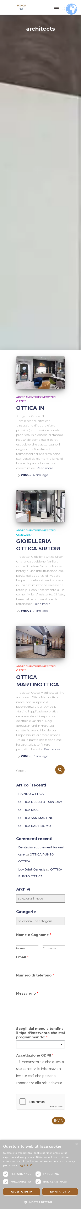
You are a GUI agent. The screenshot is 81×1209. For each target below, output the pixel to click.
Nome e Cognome (33, 935)
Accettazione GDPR (35, 1055)
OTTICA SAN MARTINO (36, 818)
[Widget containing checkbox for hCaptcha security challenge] (40, 1102)
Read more (45, 468)
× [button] (76, 1144)
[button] (40, 1202)
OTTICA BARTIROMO (34, 826)
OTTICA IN (30, 408)
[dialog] (40, 1174)
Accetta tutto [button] (21, 1191)
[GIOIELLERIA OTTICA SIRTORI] (40, 506)
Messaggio (27, 993)
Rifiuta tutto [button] (60, 1191)
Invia (58, 1120)
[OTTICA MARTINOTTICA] (40, 642)
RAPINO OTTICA (31, 794)
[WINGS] (23, 7)
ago (40, 475)
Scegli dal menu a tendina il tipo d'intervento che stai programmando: (40, 1033)
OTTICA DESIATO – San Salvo (40, 802)
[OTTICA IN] (40, 372)
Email (22, 957)
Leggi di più (25, 1165)
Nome (20, 948)
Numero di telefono (35, 975)
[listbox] (40, 1044)
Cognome (49, 948)
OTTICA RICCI (28, 810)
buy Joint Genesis (31, 869)
